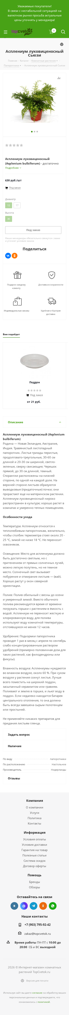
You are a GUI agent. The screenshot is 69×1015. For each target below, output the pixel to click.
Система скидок (35, 861)
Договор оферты (34, 866)
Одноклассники (43, 906)
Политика (34, 818)
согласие (37, 992)
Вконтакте (14, 906)
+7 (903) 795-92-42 (38, 925)
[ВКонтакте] (8, 256)
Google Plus (53, 906)
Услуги (34, 813)
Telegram (33, 906)
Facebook (24, 906)
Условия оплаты (34, 839)
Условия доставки (34, 844)
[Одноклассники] (14, 256)
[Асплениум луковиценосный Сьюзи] (34, 101)
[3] (14, 145)
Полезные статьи (34, 855)
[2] (10, 145)
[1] (7, 145)
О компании (34, 807)
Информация (34, 832)
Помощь (34, 875)
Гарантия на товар (34, 850)
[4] (18, 145)
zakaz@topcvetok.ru (37, 934)
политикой (44, 1002)
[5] (21, 145)
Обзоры (34, 887)
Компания (34, 801)
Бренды (34, 882)
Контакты (34, 823)
